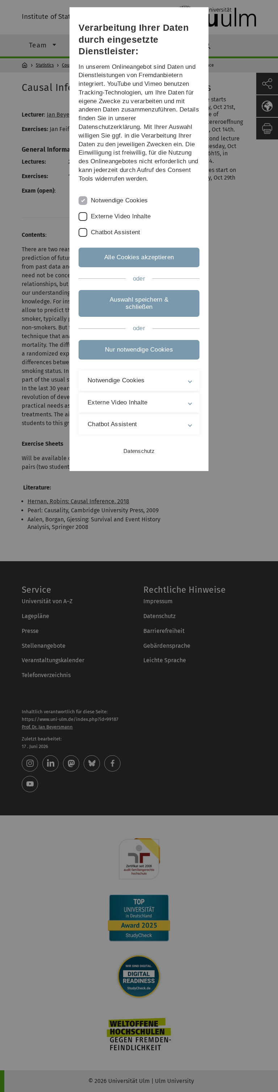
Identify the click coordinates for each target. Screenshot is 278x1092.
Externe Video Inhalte (121, 216)
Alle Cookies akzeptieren (139, 257)
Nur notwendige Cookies (139, 349)
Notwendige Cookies (119, 200)
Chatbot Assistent (115, 232)
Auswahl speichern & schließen (139, 303)
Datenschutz (139, 451)
